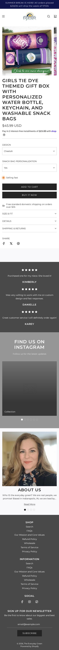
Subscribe (30, 633)
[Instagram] (29, 601)
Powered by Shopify (29, 646)
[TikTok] (36, 601)
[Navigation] (3, 16)
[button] (22, 419)
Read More (29, 504)
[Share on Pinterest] (18, 244)
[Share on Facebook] (3, 244)
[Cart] (55, 16)
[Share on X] (11, 244)
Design (6, 144)
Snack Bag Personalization (19, 161)
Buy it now (29, 195)
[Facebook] (22, 601)
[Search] (48, 16)
